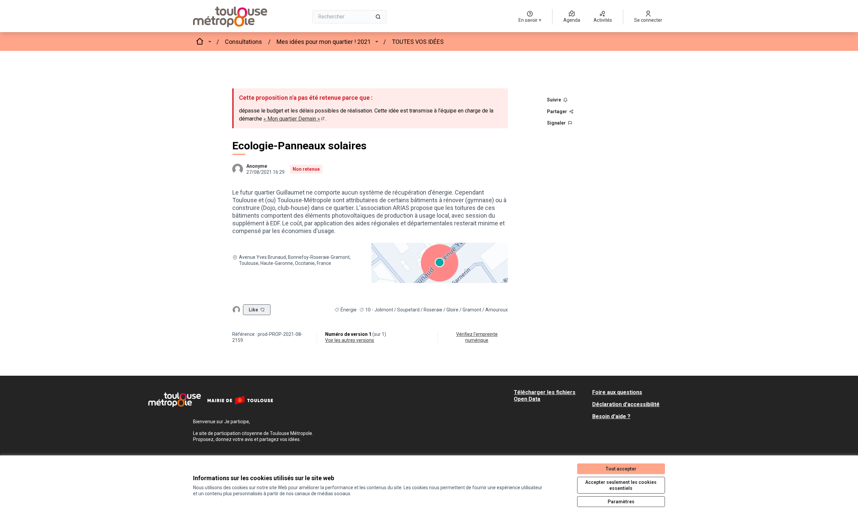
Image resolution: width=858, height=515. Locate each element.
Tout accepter (620, 468)
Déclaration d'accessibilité (626, 404)
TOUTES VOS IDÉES (418, 41)
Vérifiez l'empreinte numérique (477, 337)
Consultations (243, 41)
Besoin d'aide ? (611, 416)
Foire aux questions (617, 392)
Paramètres (621, 501)
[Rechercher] (378, 16)
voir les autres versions (349, 340)
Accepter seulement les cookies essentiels (621, 485)
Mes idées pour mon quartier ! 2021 (324, 41)
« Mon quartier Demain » (294, 119)
